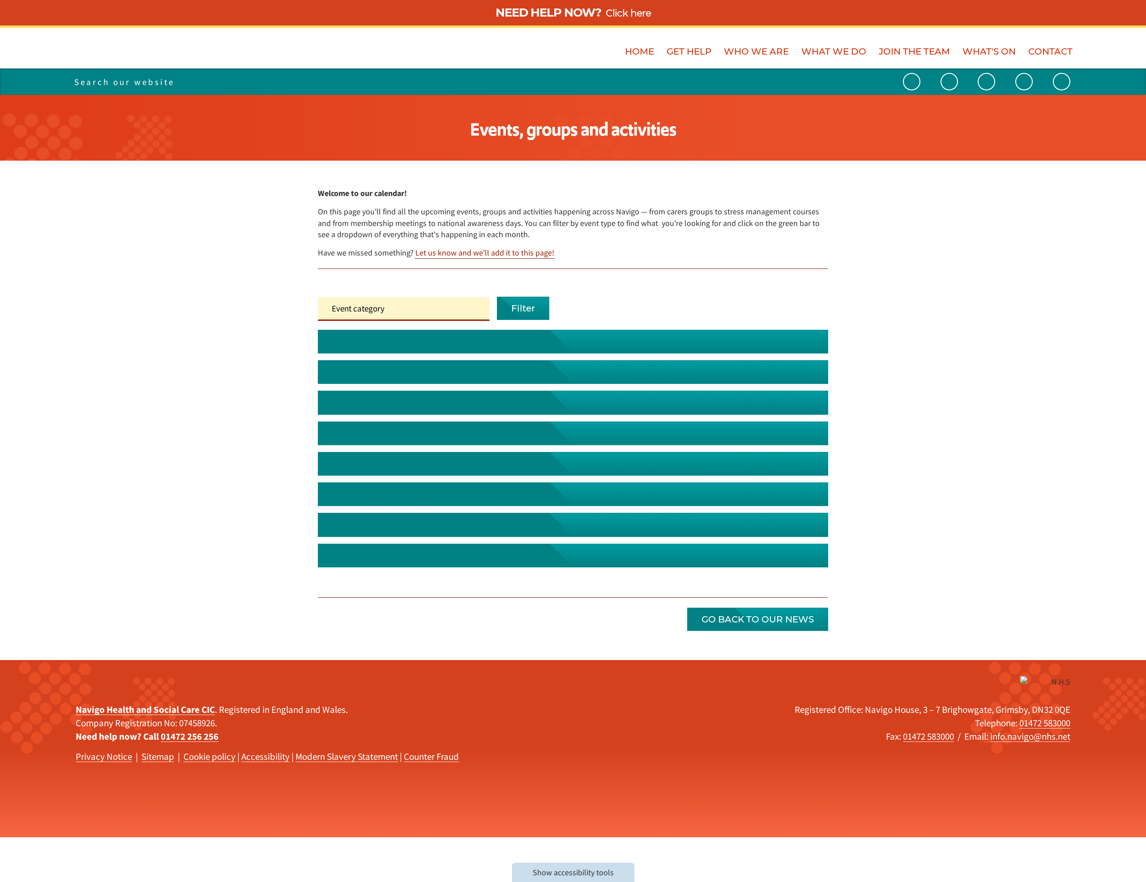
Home (639, 51)
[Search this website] (213, 81)
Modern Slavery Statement (346, 756)
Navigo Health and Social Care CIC (145, 709)
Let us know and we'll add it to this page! (484, 252)
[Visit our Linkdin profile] (986, 81)
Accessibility (265, 756)
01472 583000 (1044, 723)
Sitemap (157, 756)
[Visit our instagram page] (1024, 81)
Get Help (689, 51)
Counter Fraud (431, 756)
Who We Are (756, 51)
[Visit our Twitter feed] (949, 81)
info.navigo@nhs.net (1030, 736)
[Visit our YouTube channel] (911, 81)
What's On (989, 51)
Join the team (914, 51)
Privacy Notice (104, 756)
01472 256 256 (189, 736)
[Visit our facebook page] (1061, 81)
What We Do (833, 51)
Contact (1050, 51)
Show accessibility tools (573, 872)
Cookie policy (209, 756)
